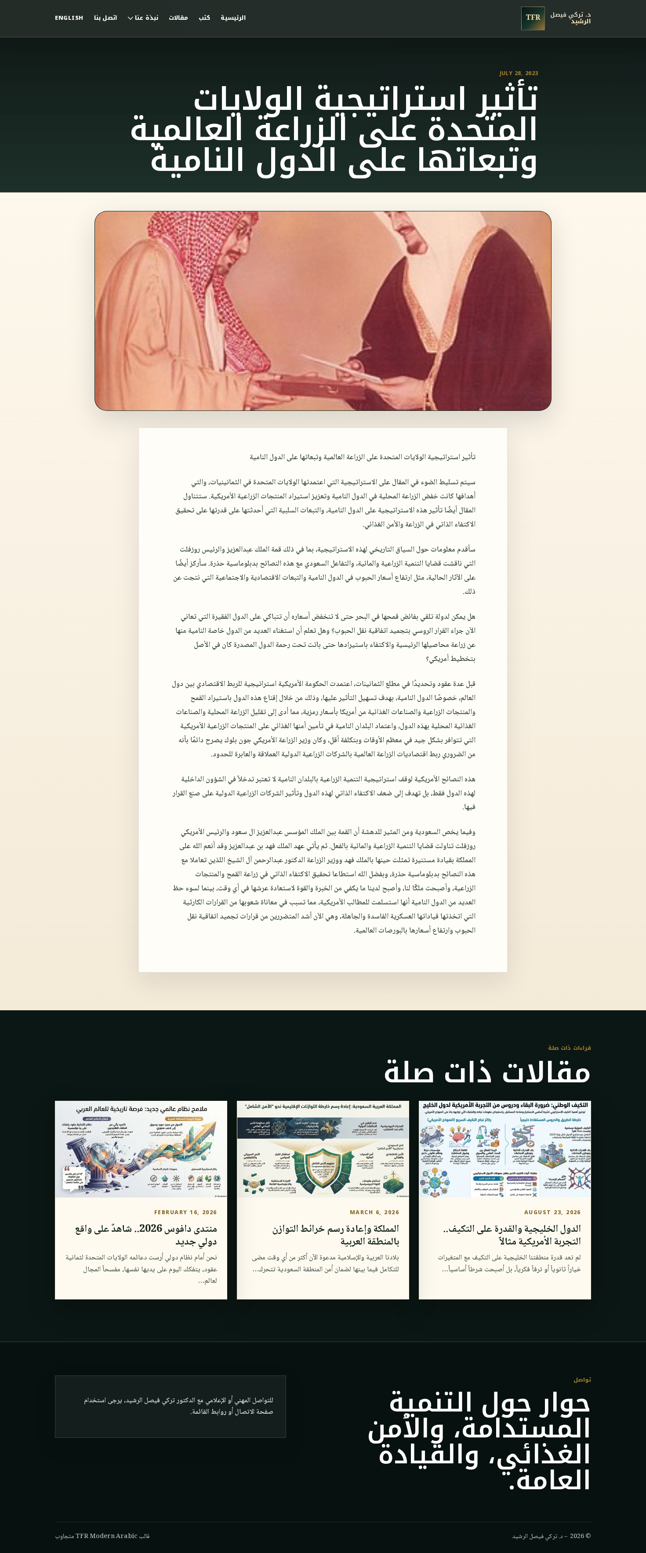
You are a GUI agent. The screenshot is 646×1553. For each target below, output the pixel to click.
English (69, 17)
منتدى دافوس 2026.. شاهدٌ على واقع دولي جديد (146, 1236)
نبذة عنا (146, 18)
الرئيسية (233, 17)
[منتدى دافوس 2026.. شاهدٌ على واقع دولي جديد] (141, 1149)
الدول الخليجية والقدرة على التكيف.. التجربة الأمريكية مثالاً (512, 1236)
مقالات (178, 17)
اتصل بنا (106, 17)
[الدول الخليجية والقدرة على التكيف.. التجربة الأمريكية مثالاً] (505, 1149)
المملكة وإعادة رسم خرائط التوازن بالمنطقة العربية (335, 1236)
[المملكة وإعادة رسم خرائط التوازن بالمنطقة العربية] (323, 1149)
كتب (204, 17)
